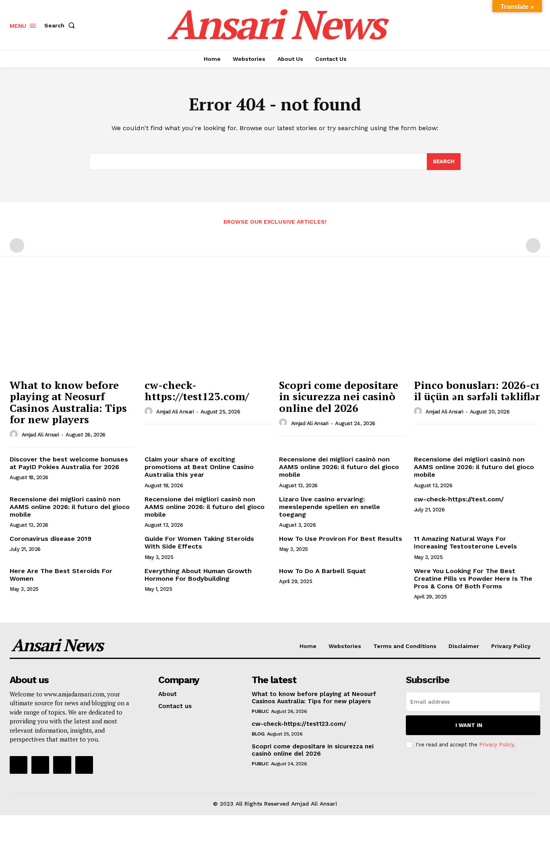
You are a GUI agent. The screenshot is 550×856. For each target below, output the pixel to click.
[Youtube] (84, 765)
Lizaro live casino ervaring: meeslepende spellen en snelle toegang (329, 506)
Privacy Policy (496, 745)
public (260, 711)
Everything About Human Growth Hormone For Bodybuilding (198, 574)
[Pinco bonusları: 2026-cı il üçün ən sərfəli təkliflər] (477, 327)
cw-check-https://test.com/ (459, 499)
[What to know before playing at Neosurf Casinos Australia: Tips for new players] (73, 327)
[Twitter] (62, 765)
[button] (61, 25)
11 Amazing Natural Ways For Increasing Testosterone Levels (465, 542)
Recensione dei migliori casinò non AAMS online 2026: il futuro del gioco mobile (339, 466)
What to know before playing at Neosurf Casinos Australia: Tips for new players (68, 402)
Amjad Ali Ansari (40, 435)
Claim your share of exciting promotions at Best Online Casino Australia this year (199, 466)
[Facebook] (18, 765)
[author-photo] (15, 434)
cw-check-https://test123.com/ (197, 390)
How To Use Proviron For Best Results (340, 538)
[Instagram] (40, 765)
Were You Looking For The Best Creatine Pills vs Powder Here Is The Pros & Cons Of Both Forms (473, 578)
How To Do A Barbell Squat (322, 571)
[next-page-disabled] (533, 245)
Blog (258, 734)
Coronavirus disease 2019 (50, 538)
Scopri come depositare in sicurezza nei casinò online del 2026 (338, 396)
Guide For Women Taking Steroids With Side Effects (199, 542)
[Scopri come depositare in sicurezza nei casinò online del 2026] (342, 327)
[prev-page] (17, 245)
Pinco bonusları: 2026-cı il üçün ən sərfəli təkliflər (477, 390)
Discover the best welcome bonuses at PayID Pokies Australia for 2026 (69, 463)
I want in (468, 725)
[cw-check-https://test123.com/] (208, 327)
